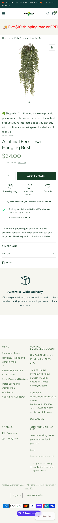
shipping (22, 162)
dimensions (10, 246)
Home (5, 38)
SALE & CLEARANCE (13, 397)
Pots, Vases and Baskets (15, 379)
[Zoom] (52, 47)
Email (32, 450)
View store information (19, 217)
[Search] (47, 13)
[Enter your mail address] (53, 456)
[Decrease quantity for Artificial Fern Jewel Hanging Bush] (4, 176)
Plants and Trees (10, 353)
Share (8, 262)
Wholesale (7, 392)
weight (7, 253)
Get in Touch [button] (37, 419)
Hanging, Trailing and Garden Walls (13, 359)
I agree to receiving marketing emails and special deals (43, 467)
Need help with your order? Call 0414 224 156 (31, 201)
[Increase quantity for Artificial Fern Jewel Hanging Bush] (13, 176)
